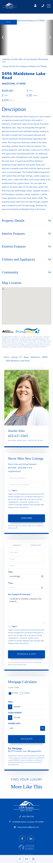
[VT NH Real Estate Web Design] (26, 848)
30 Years (15, 693)
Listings (14, 357)
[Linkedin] (30, 838)
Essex (26, 357)
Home (6, 357)
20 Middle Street (28, 822)
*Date (10, 572)
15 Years (26, 693)
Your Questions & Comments (19, 594)
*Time (10, 583)
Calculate (27, 739)
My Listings (12, 440)
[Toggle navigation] (49, 5)
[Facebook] (22, 838)
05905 (44, 357)
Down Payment (15, 713)
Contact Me (32, 440)
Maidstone (35, 357)
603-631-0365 (18, 436)
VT (21, 357)
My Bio (40, 440)
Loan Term (13, 688)
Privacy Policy (24, 507)
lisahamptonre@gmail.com (28, 827)
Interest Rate (14, 724)
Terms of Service (18, 664)
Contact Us (17, 545)
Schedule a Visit (35, 545)
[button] (4, 37)
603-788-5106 (43, 6)
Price (10, 702)
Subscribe (26, 518)
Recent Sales (22, 440)
